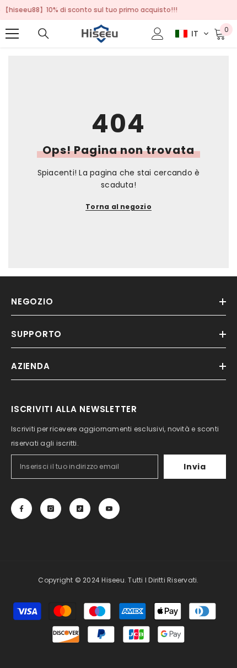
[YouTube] (109, 508)
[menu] (12, 33)
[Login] (158, 34)
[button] (192, 33)
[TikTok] (79, 508)
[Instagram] (50, 508)
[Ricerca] (43, 33)
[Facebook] (21, 508)
